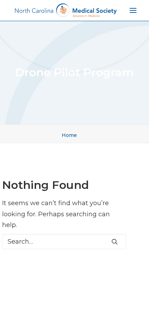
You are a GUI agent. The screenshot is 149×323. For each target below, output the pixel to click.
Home (69, 135)
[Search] (64, 241)
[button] (114, 241)
